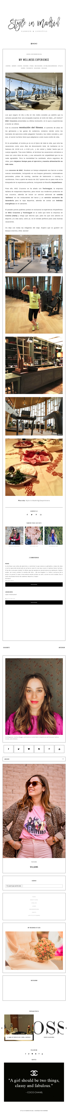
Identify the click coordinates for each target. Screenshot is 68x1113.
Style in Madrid (32, 500)
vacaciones (37, 68)
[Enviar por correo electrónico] (41, 515)
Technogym (29, 68)
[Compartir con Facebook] (27, 515)
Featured (26, 65)
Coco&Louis (11, 598)
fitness (32, 65)
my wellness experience (50, 65)
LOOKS (34, 906)
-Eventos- (8, 65)
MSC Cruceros (39, 65)
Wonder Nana (9, 580)
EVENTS (34, 912)
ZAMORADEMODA (34, 909)
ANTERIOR (62, 647)
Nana (7, 563)
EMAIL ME (34, 902)
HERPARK (45, 1110)
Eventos (20, 65)
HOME (34, 896)
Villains (34, 866)
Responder (34, 584)
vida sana (44, 68)
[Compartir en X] (32, 515)
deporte (14, 65)
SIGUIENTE (6, 647)
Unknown (9, 592)
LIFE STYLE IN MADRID (34, 915)
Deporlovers (45, 500)
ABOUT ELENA (34, 899)
